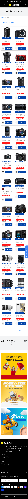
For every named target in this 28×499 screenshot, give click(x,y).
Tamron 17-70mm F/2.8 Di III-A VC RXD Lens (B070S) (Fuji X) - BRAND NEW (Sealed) (21, 189)
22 (16, 330)
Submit (23, 480)
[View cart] (26, 4)
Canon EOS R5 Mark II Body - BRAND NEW (7, 164)
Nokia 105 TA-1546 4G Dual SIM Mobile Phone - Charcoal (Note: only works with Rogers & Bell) (7, 139)
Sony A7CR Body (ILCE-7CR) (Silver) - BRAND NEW (7, 217)
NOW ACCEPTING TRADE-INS (14, 1)
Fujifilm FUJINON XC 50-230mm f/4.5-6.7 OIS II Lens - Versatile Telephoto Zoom (7, 40)
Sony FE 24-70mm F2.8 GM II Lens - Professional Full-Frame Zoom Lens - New (20, 90)
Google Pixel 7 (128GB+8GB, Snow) (20, 316)
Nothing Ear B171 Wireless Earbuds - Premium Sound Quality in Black (20, 266)
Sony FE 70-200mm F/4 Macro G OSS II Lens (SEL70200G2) (6, 266)
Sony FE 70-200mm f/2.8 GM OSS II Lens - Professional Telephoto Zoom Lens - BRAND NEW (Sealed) (7, 316)
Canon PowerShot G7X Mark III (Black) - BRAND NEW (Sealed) (20, 164)
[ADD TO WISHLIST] (3, 48)
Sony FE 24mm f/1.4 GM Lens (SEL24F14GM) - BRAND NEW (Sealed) (7, 192)
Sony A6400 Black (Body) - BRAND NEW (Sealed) (7, 115)
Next (20, 330)
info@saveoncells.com (11, 457)
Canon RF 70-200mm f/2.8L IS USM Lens (21, 291)
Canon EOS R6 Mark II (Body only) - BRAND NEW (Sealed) (21, 40)
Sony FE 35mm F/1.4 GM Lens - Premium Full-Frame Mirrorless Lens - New (7, 291)
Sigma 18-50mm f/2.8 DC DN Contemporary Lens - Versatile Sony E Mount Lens (7, 65)
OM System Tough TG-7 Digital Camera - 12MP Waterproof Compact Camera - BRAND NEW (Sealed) (21, 65)
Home (2, 17)
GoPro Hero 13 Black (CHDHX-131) (20, 241)
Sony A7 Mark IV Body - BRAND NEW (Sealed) (20, 217)
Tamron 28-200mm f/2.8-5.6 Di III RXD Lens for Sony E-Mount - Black (20, 115)
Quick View (8, 48)
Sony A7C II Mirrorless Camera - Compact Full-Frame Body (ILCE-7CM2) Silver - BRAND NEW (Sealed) (7, 90)
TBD (7, 454)
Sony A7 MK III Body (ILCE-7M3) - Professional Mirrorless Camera (7, 241)
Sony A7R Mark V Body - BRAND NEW (20, 139)
